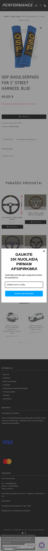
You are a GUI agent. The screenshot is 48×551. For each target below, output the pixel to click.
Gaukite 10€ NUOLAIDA (24, 294)
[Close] (44, 251)
